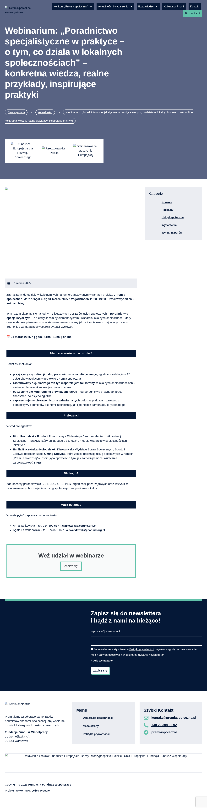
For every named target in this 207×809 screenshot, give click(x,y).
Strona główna (16, 112)
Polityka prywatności (96, 734)
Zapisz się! (71, 566)
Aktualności (45, 112)
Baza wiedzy (146, 6)
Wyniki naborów (172, 232)
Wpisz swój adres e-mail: (106, 632)
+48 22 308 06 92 (164, 725)
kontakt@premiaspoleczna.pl (173, 717)
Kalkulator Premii (174, 6)
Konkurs (167, 202)
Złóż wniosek (193, 13)
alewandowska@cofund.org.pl (85, 530)
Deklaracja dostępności (98, 717)
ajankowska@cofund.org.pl (78, 525)
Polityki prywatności (141, 649)
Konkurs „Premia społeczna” (71, 6)
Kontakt (194, 6)
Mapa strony (91, 725)
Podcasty (167, 209)
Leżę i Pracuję (41, 790)
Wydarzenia (169, 225)
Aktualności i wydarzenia (113, 6)
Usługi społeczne (173, 217)
